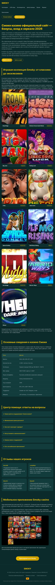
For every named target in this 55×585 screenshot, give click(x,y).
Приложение (5, 12)
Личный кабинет (7, 17)
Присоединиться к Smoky (27, 558)
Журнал (44, 7)
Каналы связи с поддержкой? (13, 440)
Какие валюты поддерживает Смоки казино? (18, 414)
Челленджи (5, 7)
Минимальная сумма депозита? (14, 420)
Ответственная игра (41, 575)
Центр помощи (31, 7)
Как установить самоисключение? (15, 433)
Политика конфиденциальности (16, 575)
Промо (38, 7)
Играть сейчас (7, 60)
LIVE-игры (12, 7)
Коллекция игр (21, 7)
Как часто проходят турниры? (14, 427)
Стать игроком (20, 17)
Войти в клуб (18, 60)
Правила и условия (30, 575)
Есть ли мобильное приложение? (15, 446)
